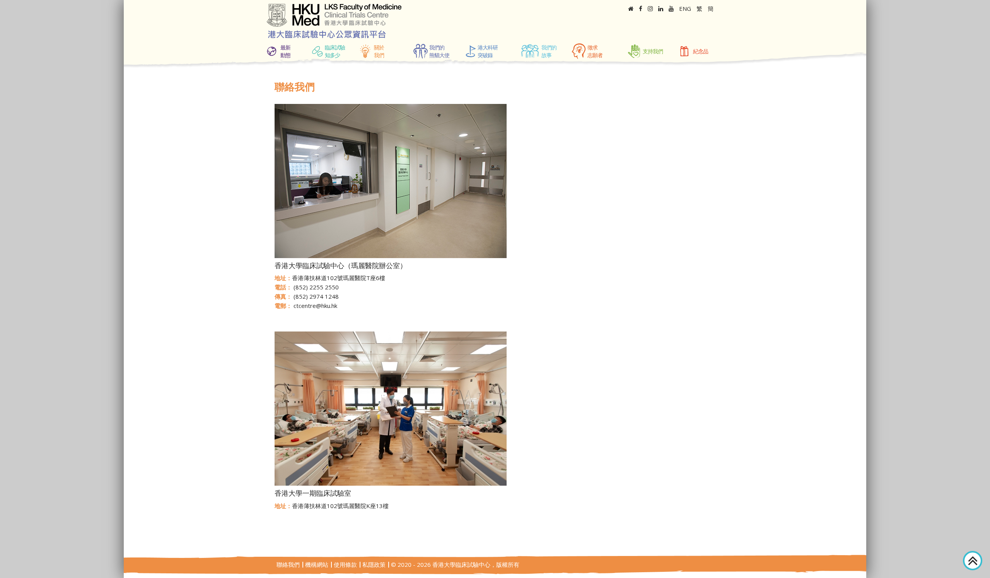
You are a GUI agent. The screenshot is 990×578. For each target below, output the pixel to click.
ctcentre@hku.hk (315, 305)
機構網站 (316, 564)
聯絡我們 (288, 564)
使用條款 (345, 564)
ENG (685, 8)
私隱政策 (374, 564)
